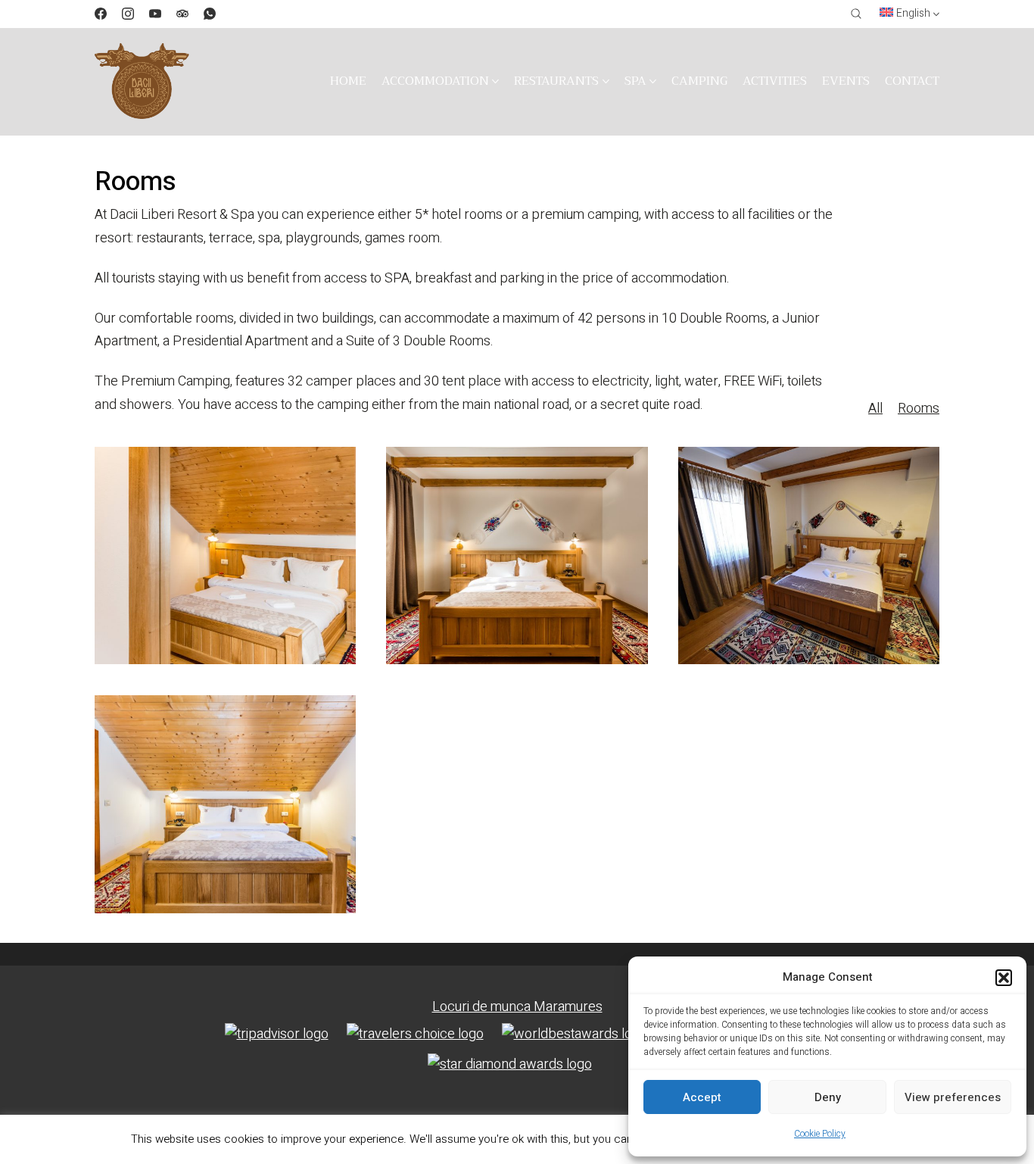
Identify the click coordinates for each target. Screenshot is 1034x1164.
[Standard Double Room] (225, 804)
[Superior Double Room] (808, 555)
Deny (827, 1097)
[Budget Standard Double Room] (225, 555)
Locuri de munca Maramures (517, 1007)
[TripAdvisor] (182, 14)
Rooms (918, 409)
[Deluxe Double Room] (516, 555)
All (875, 409)
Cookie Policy (820, 1134)
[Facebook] (101, 14)
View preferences (953, 1097)
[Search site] (856, 13)
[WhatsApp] (210, 14)
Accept (702, 1097)
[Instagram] (128, 14)
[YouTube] (155, 14)
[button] (1003, 977)
